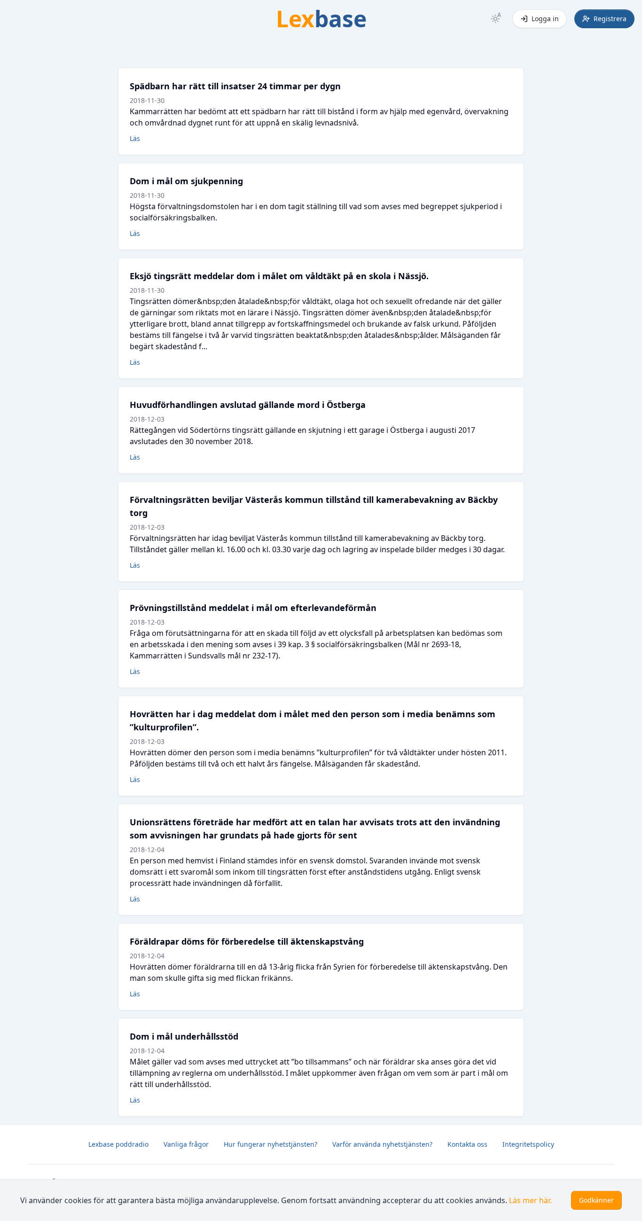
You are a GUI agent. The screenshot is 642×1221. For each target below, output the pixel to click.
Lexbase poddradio (118, 1144)
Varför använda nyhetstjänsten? (382, 1144)
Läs (135, 138)
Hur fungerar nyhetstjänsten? (270, 1144)
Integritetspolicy (528, 1144)
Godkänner (596, 1200)
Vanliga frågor (186, 1144)
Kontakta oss (467, 1144)
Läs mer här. (530, 1200)
